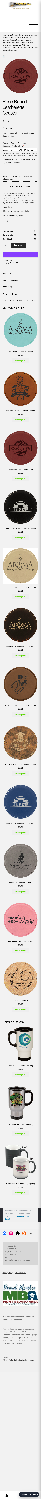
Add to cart (18, 245)
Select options (20, 360)
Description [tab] (7, 273)
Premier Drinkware (16, 263)
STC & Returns (20, 1272)
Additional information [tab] (11, 280)
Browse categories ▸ (29, 1494)
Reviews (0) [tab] (7, 286)
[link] (20, 16)
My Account (7, 1495)
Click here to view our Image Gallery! (17, 211)
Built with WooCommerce (23, 1360)
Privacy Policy (8, 1360)
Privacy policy (8, 1272)
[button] (4, 56)
